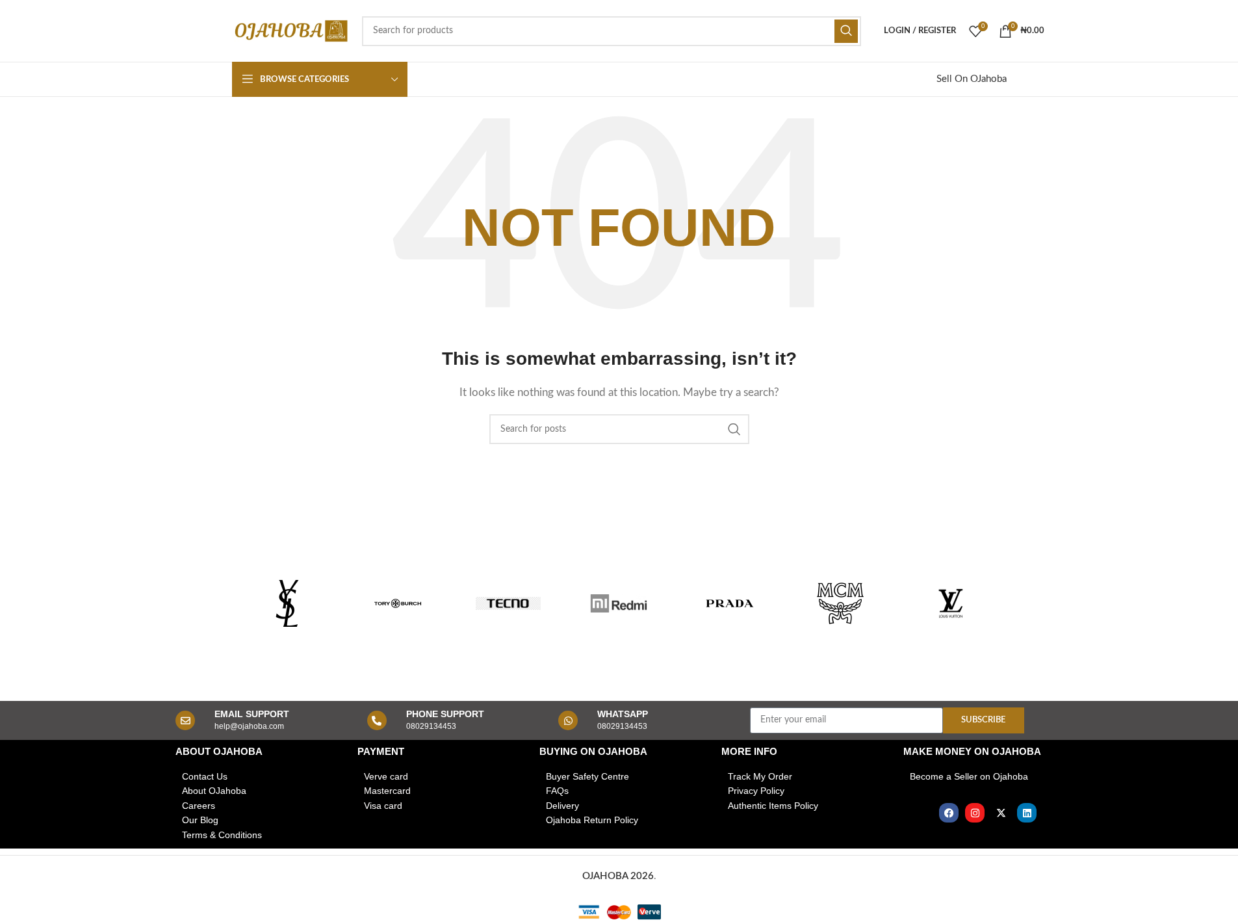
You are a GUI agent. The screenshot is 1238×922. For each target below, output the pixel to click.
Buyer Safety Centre (587, 776)
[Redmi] (618, 603)
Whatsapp (622, 714)
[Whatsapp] (568, 720)
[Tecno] (508, 603)
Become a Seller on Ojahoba (969, 776)
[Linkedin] (1027, 813)
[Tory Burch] (397, 603)
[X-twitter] (1001, 813)
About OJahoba (214, 790)
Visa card (383, 805)
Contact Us (204, 776)
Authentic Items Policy (773, 805)
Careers (198, 805)
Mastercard (387, 790)
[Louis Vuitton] (951, 603)
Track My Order (760, 776)
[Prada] (730, 603)
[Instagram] (975, 813)
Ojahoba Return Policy (592, 820)
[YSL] (287, 603)
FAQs (557, 790)
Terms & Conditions (222, 835)
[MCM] (840, 603)
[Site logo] (290, 30)
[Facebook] (949, 813)
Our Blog (200, 820)
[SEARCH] (846, 31)
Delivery (562, 805)
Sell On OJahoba (971, 79)
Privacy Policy (756, 790)
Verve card (386, 776)
